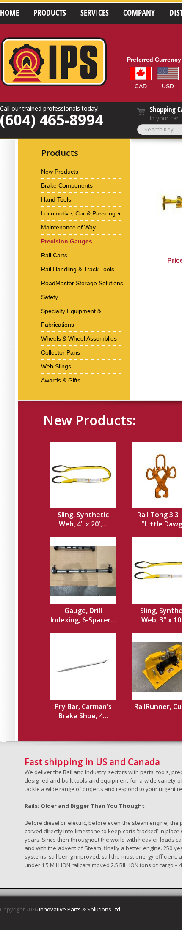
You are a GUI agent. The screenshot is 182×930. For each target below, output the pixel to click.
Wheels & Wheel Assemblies (79, 338)
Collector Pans (60, 352)
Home (9, 12)
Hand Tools (56, 199)
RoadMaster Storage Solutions (82, 283)
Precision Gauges (66, 241)
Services (94, 12)
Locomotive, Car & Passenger (81, 213)
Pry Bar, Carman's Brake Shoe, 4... (83, 711)
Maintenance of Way (68, 227)
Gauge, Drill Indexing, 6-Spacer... (83, 615)
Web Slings (56, 366)
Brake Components (67, 185)
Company (139, 12)
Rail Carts (54, 255)
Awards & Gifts (60, 380)
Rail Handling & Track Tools (77, 269)
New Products (59, 171)
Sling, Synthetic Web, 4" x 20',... (83, 519)
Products (49, 12)
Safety (49, 297)
